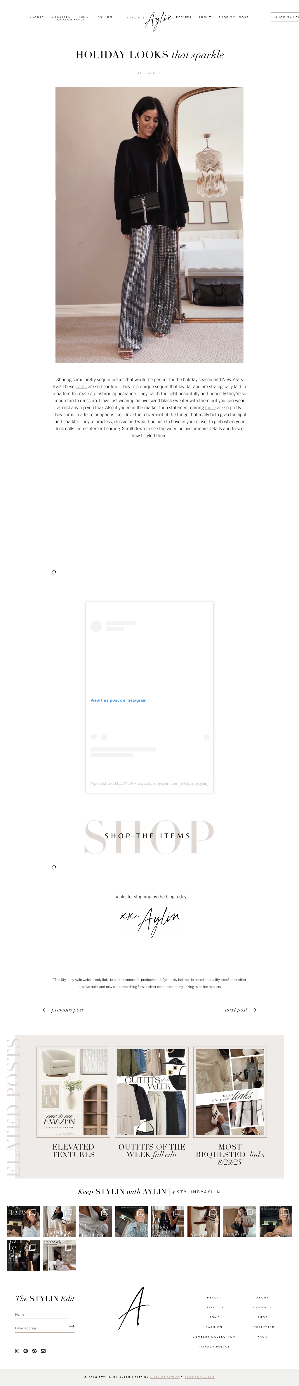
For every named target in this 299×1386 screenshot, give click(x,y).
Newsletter (262, 1327)
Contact (262, 1307)
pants (81, 386)
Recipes (184, 17)
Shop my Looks (234, 17)
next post (236, 1010)
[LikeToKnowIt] (34, 1350)
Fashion (104, 17)
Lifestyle (61, 17)
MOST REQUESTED (230, 1155)
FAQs (262, 1336)
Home (83, 17)
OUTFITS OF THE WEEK (151, 1151)
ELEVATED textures (73, 1151)
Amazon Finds (71, 19)
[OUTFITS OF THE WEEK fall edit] (151, 1092)
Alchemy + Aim (200, 1377)
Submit (70, 1327)
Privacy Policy (214, 1346)
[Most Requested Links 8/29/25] (230, 1092)
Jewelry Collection (214, 1336)
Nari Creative (165, 1377)
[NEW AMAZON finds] (73, 1092)
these (210, 407)
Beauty (37, 17)
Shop (262, 1317)
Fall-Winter (150, 73)
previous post (68, 1010)
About (205, 17)
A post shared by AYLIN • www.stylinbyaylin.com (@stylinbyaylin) (150, 783)
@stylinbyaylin (196, 1192)
